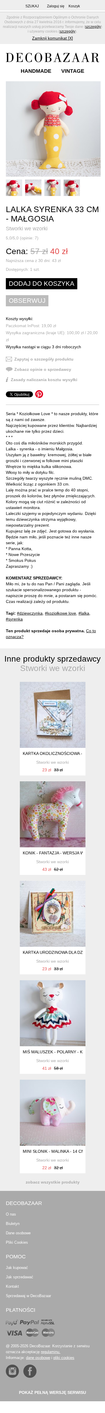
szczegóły (93, 27)
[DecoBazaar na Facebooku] (29, 1371)
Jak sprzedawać (19, 1277)
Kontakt (12, 1286)
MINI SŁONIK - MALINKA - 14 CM (54, 1151)
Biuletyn (13, 1223)
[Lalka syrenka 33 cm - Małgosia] (53, 129)
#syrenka (14, 619)
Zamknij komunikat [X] (52, 38)
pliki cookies (63, 1357)
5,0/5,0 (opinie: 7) (22, 238)
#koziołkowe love (60, 613)
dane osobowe (38, 1357)
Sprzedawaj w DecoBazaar (28, 1296)
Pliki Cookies (17, 1242)
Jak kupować (17, 1267)
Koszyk (74, 6)
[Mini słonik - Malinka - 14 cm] (52, 1113)
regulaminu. (50, 1352)
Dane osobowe (18, 1233)
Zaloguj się (55, 6)
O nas (11, 1214)
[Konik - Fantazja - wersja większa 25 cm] (52, 814)
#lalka (83, 613)
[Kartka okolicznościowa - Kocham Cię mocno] (52, 715)
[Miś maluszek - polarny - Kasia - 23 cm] (52, 1013)
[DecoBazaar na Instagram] (12, 1371)
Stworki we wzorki (27, 228)
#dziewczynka (30, 613)
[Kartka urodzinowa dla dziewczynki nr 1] (52, 914)
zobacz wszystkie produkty (53, 1182)
